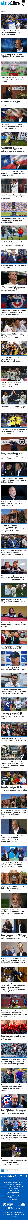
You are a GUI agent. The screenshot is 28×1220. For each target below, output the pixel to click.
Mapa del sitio (13, 1198)
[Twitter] (18, 1176)
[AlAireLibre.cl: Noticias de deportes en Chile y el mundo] (7, 1176)
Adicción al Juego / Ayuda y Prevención (13, 1196)
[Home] (10, 3)
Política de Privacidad (13, 1194)
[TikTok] (23, 1176)
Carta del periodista (13, 1190)
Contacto (13, 1181)
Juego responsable (13, 1192)
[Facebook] (15, 1176)
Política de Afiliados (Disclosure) (13, 1186)
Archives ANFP (14, 1171)
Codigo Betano (13, 1199)
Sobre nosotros (13, 1188)
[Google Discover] (26, 1176)
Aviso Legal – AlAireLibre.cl (13, 1184)
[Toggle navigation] (23, 1)
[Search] (23, 5)
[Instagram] (21, 1176)
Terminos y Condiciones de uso (13, 1183)
